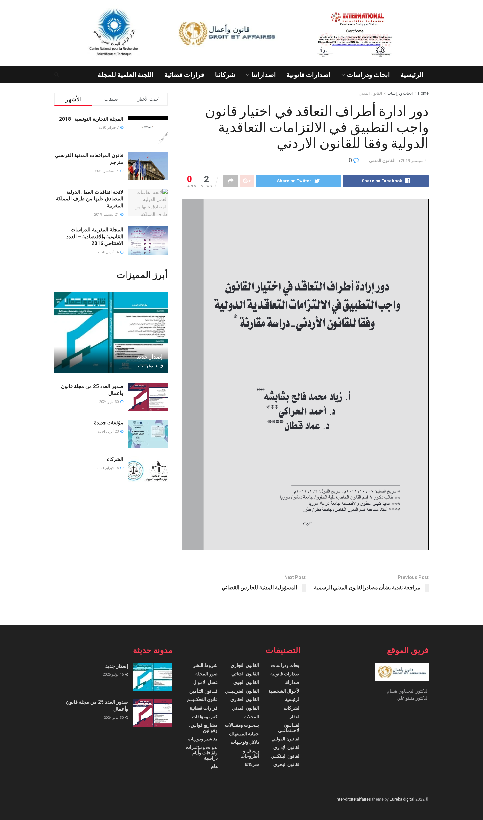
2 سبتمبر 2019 (414, 160)
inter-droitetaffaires (353, 799)
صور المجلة (207, 673)
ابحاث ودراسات (368, 75)
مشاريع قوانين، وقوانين (203, 727)
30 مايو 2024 (109, 402)
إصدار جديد (150, 356)
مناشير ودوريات (203, 738)
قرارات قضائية (184, 75)
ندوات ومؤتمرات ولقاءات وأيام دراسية (202, 753)
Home (423, 93)
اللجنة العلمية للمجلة (126, 75)
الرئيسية (412, 75)
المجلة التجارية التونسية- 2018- (90, 119)
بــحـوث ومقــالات (242, 725)
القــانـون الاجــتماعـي (289, 727)
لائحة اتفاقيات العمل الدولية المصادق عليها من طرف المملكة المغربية (89, 199)
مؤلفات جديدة (108, 423)
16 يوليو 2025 (148, 366)
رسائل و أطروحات (250, 753)
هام (214, 766)
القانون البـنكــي (286, 756)
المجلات (251, 716)
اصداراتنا (264, 75)
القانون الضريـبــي (242, 691)
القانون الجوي (246, 682)
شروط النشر (205, 665)
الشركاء (115, 459)
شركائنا (225, 75)
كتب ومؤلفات (205, 716)
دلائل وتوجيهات (245, 742)
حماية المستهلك (244, 733)
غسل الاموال (205, 682)
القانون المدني (370, 93)
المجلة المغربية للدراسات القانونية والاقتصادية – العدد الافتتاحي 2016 (94, 236)
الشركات (292, 708)
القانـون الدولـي (286, 738)
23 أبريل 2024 (108, 431)
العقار (295, 716)
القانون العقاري (244, 699)
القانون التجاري (245, 665)
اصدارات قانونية (309, 75)
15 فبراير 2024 (108, 468)
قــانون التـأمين (203, 691)
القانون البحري (287, 764)
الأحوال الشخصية (284, 691)
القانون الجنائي (245, 673)
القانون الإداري (287, 747)
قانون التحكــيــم (202, 699)
